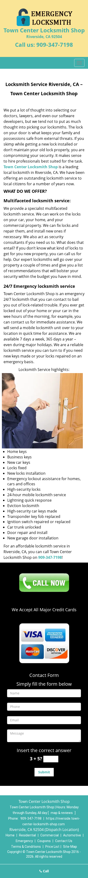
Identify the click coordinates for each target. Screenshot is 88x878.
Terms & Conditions (26, 846)
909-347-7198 (54, 44)
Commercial (49, 835)
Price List (52, 846)
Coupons (44, 841)
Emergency (24, 841)
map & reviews (62, 813)
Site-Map (70, 846)
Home (10, 835)
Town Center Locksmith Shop (31, 166)
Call (45, 871)
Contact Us (63, 841)
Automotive (72, 835)
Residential (27, 835)
